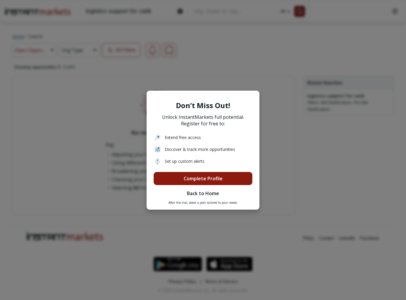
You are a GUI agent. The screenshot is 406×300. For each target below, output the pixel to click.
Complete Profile (203, 178)
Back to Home (203, 193)
